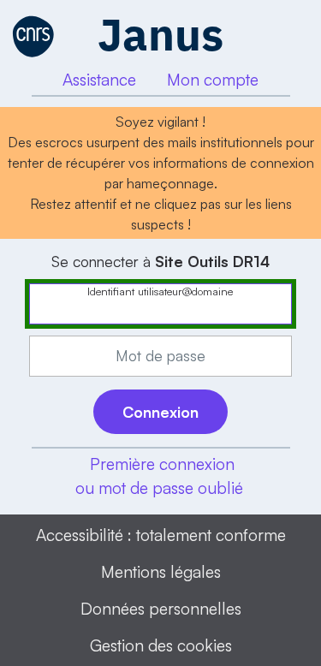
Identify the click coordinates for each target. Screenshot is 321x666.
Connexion (160, 411)
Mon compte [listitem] (213, 79)
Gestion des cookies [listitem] (161, 645)
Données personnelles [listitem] (160, 608)
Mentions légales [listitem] (161, 572)
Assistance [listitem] (99, 79)
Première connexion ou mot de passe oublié (159, 476)
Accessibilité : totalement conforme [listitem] (161, 535)
